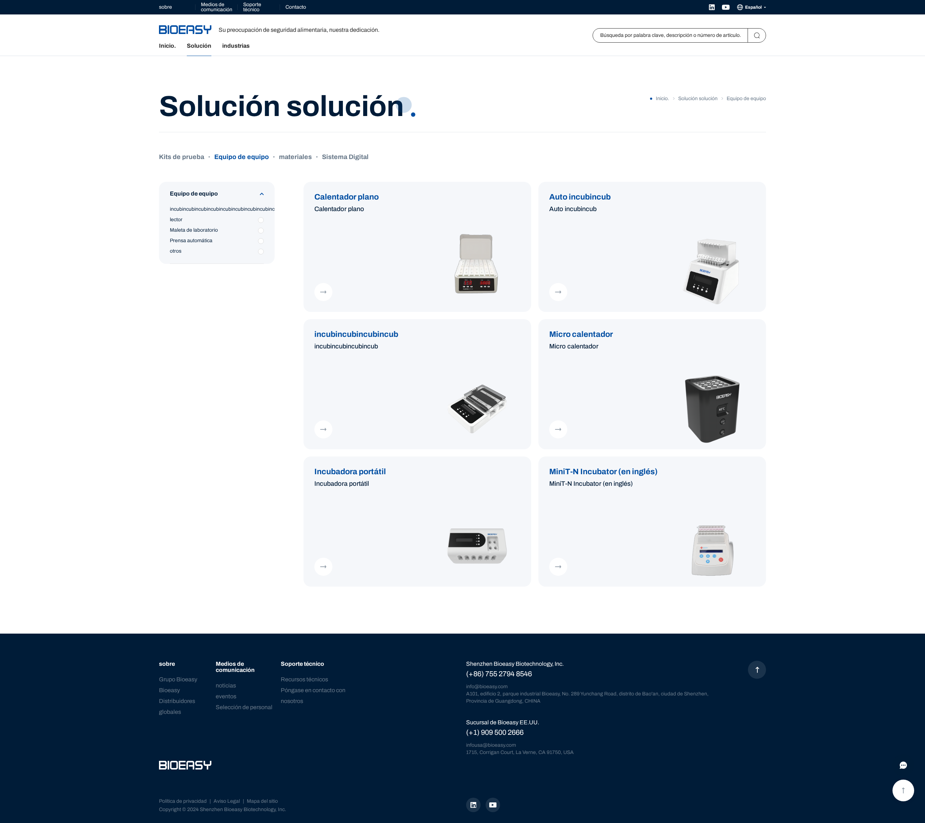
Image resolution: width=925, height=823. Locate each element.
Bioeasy (169, 690)
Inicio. (167, 46)
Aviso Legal (227, 801)
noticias (226, 685)
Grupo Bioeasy (178, 679)
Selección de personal (244, 707)
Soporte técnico (252, 7)
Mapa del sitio (262, 801)
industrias (236, 46)
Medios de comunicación (216, 7)
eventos (226, 696)
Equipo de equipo (241, 157)
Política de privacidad (183, 801)
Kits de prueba (181, 157)
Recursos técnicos (304, 679)
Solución (199, 46)
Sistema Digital (345, 157)
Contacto (295, 7)
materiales (295, 157)
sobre (165, 7)
